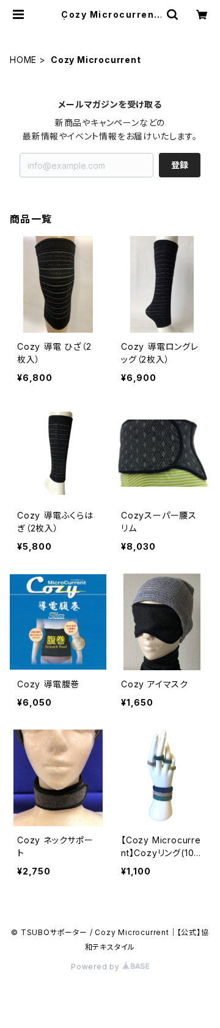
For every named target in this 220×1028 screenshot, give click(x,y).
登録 (179, 165)
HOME (23, 59)
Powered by (96, 966)
